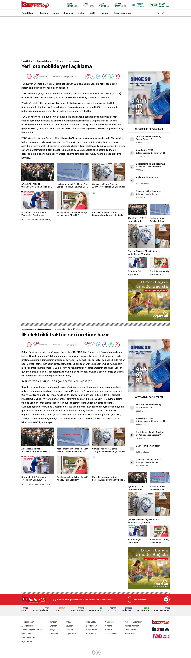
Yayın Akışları (111, 633)
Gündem (43, 12)
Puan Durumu (95, 609)
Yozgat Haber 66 (27, 61)
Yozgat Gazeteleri (122, 12)
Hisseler (112, 609)
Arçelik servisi (27, 625)
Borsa (24, 609)
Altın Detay (91, 621)
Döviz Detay (91, 625)
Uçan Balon (26, 641)
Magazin (105, 12)
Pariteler (127, 609)
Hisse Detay (91, 629)
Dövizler (69, 625)
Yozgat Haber (27, 12)
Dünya (56, 12)
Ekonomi (68, 12)
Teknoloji (53, 633)
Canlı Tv (108, 629)
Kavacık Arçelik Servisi (31, 629)
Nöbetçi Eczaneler (133, 621)
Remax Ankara (28, 633)
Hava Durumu (77, 609)
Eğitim (81, 12)
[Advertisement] (95, 37)
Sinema (108, 625)
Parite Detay (91, 633)
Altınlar (69, 621)
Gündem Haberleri (44, 61)
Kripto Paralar (162, 609)
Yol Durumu (143, 609)
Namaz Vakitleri (41, 609)
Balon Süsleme (28, 637)
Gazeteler (60, 609)
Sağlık (93, 12)
